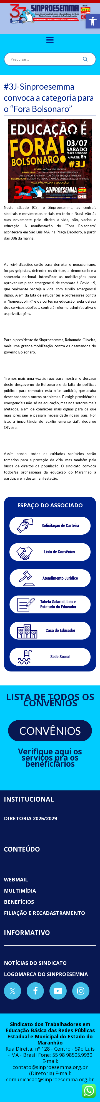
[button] (93, 21)
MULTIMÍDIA (20, 890)
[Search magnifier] (85, 60)
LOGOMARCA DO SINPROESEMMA (46, 974)
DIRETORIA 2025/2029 (30, 818)
